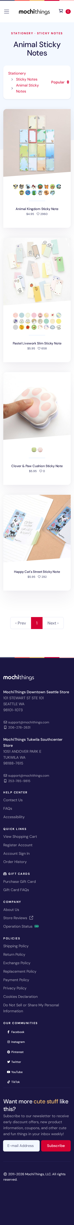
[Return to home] (34, 11)
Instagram (19, 1042)
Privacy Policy (15, 988)
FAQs (7, 808)
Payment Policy (16, 979)
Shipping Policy (16, 946)
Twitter (17, 1062)
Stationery (22, 33)
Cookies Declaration (20, 996)
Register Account (17, 845)
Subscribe (59, 1145)
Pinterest (18, 1052)
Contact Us (13, 800)
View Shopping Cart (20, 836)
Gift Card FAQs (16, 889)
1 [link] (36, 623)
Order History (15, 861)
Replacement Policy (19, 971)
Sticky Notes (50, 33)
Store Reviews (15, 917)
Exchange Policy (16, 962)
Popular (58, 82)
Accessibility (14, 816)
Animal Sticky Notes (36, 48)
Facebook (19, 1032)
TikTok (16, 1082)
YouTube (18, 1072)
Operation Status (18, 926)
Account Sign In (16, 853)
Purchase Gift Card (19, 881)
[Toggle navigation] (6, 11)
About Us (11, 909)
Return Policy (14, 954)
